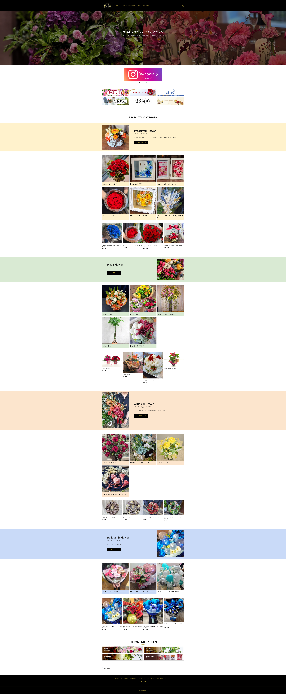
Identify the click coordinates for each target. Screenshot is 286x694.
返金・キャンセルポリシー (163, 678)
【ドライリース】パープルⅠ (108, 517)
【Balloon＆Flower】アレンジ (139, 592)
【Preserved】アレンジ (109, 184)
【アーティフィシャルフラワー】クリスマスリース (173, 518)
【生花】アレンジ (106, 368)
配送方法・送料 (119, 678)
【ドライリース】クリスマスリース (151, 517)
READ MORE (142, 44)
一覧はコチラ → (141, 142)
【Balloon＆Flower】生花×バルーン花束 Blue (173, 624)
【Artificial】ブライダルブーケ (139, 463)
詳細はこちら (105, 90)
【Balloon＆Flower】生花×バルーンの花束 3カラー (112, 627)
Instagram (143, 68)
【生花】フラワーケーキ (148, 380)
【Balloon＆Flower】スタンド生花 (168, 592)
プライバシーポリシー (149, 678)
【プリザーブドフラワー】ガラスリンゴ (173, 245)
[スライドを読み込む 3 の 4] (144, 83)
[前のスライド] (136, 82)
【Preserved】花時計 (136, 184)
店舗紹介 (126, 678)
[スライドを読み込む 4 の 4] (146, 83)
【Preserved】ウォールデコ (138, 216)
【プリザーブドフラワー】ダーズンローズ (132, 245)
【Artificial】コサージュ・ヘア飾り (113, 494)
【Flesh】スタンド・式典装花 (166, 314)
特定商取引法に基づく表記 (136, 678)
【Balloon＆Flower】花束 (110, 592)
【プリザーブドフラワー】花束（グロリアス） (152, 246)
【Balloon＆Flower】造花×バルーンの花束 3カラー (153, 627)
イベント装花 (147, 647)
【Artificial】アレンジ (109, 463)
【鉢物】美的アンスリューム (170, 368)
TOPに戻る (143, 681)
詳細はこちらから (107, 98)
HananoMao (144, 690)
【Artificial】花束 (162, 463)
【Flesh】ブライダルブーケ (138, 346)
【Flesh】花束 (134, 314)
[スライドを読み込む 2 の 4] (142, 83)
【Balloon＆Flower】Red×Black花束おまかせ (132, 627)
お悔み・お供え (106, 654)
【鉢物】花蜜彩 (126, 374)
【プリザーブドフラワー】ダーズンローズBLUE (111, 246)
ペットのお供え (147, 654)
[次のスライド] (150, 82)
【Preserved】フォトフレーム (166, 184)
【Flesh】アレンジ (108, 314)
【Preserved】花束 (108, 216)
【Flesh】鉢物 (106, 346)
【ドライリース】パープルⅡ (129, 517)
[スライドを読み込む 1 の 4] (140, 83)
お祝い (104, 647)
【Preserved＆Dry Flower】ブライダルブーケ (170, 216)
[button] (176, 5)
